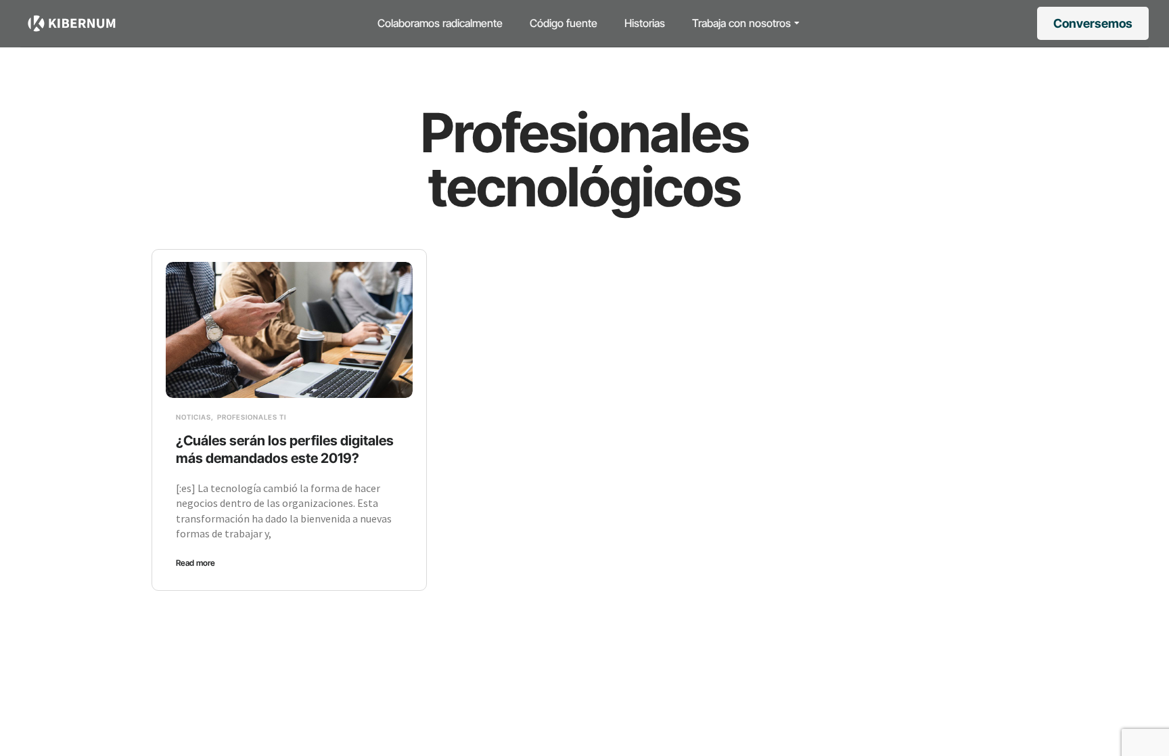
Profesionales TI (251, 417)
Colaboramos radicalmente (440, 23)
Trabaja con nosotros (741, 23)
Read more (195, 563)
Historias (644, 23)
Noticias (193, 417)
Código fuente (563, 23)
